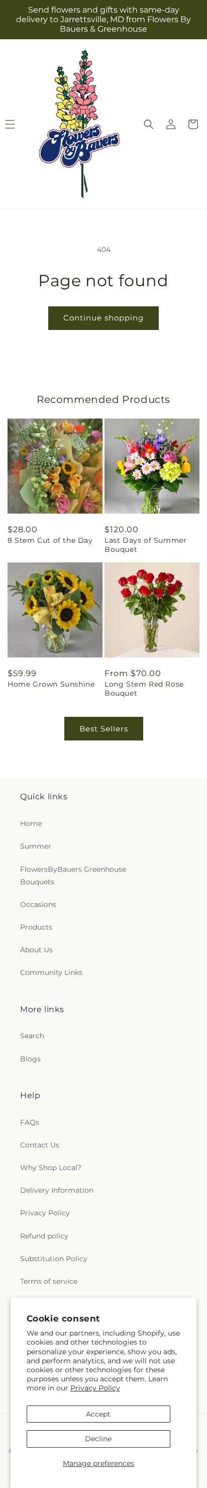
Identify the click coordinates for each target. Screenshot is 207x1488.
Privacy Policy (95, 1387)
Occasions (38, 904)
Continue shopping (103, 317)
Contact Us (39, 1144)
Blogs (30, 1058)
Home (31, 823)
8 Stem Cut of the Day (50, 540)
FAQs (29, 1122)
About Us (36, 949)
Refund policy (44, 1236)
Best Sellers (103, 728)
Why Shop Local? (50, 1167)
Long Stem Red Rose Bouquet (144, 689)
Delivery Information (56, 1190)
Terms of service (48, 1281)
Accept (98, 1414)
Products (36, 927)
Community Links (51, 972)
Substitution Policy (53, 1258)
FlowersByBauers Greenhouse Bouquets (73, 875)
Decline (98, 1438)
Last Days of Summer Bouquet (145, 545)
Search (32, 1035)
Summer (35, 846)
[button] (149, 124)
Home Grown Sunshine (51, 684)
